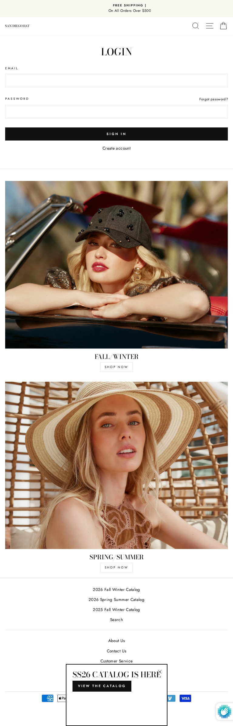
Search (116, 620)
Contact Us (116, 651)
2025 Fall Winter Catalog (116, 609)
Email (12, 68)
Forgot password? (213, 99)
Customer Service (116, 661)
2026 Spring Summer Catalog (116, 599)
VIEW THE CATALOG (102, 685)
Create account (116, 148)
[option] (116, 8)
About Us (116, 640)
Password (17, 98)
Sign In (116, 133)
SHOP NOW (116, 367)
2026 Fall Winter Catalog (116, 589)
